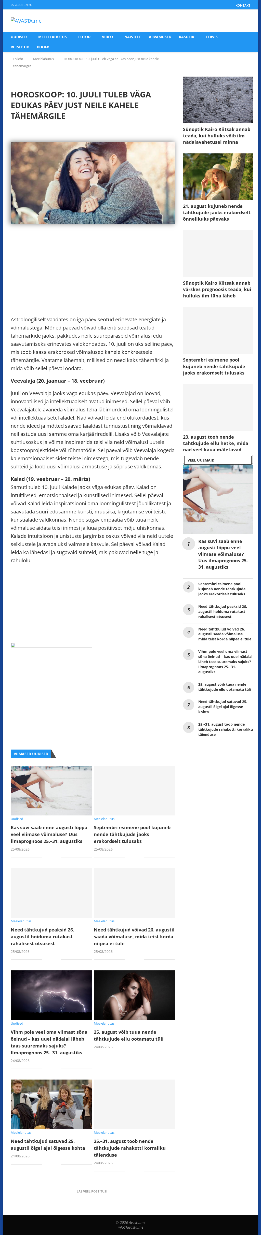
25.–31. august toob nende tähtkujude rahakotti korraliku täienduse (130, 1148)
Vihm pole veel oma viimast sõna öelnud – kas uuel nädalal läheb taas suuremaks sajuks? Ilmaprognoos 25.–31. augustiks (225, 661)
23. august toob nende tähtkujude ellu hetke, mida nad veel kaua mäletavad (215, 443)
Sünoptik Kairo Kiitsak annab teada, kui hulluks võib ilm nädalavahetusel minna (216, 135)
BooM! (43, 47)
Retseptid (20, 47)
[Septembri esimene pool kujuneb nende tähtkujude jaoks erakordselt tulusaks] (134, 790)
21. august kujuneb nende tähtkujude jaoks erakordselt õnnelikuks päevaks (217, 212)
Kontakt (243, 5)
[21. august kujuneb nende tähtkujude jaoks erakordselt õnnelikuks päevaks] (218, 176)
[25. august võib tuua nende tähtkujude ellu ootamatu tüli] (134, 995)
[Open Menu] (245, 21)
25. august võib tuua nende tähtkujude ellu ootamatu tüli (224, 687)
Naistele (132, 36)
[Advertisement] (93, 279)
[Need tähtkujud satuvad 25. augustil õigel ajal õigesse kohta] (51, 1104)
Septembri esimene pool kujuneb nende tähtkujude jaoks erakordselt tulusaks (132, 834)
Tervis (212, 36)
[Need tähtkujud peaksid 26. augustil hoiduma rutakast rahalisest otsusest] (51, 893)
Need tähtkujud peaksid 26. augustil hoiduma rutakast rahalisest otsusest (42, 936)
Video (107, 36)
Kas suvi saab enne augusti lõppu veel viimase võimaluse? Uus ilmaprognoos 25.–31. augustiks (49, 834)
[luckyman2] (51, 646)
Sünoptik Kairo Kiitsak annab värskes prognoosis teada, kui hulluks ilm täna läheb (217, 289)
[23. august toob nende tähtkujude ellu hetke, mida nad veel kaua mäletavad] (218, 407)
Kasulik (186, 36)
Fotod (84, 36)
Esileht (18, 58)
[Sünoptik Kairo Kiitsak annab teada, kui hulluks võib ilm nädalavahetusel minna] (218, 100)
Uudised (19, 36)
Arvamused (160, 36)
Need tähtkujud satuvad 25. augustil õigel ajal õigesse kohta (222, 706)
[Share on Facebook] (49, 857)
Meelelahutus (52, 36)
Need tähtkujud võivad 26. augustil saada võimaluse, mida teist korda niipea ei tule (134, 936)
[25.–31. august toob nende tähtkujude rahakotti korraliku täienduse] (134, 1104)
